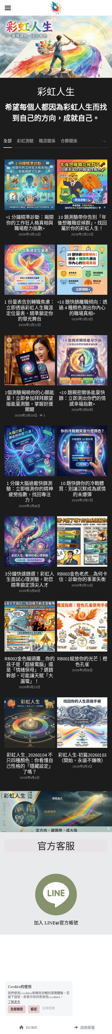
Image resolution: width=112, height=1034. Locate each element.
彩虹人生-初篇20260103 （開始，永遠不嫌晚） (82, 757)
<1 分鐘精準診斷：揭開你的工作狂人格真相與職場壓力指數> (30, 222)
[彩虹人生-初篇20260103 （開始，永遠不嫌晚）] (82, 722)
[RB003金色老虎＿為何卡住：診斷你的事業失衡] (82, 541)
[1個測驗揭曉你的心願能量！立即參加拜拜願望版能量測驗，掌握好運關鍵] (29, 360)
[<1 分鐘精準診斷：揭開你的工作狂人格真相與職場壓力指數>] (29, 184)
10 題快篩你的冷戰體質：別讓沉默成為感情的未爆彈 (82, 488)
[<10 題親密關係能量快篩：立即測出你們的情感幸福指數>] (82, 360)
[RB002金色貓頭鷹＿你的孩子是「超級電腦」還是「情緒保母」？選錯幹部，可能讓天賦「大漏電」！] (29, 626)
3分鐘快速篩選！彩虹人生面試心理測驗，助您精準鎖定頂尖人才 (29, 579)
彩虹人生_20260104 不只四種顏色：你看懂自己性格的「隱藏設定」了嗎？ (29, 763)
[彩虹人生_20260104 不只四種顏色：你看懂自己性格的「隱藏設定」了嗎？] (29, 722)
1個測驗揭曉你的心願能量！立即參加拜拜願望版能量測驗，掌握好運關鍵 (29, 401)
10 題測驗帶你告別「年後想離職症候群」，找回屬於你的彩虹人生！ (82, 222)
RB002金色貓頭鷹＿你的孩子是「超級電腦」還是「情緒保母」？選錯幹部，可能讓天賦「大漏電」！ (29, 670)
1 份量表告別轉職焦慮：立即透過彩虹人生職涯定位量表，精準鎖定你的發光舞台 (29, 310)
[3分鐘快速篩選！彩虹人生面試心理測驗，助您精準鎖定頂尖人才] (29, 541)
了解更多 (14, 1002)
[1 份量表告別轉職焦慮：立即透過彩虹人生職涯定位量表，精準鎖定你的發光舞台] (29, 270)
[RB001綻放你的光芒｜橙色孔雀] (82, 626)
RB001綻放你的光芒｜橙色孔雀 (82, 661)
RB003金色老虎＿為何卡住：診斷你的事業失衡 (82, 576)
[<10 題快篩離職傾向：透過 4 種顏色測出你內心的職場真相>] (82, 270)
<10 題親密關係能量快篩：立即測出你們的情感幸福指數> (82, 398)
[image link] (56, 894)
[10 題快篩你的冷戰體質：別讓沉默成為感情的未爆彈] (82, 451)
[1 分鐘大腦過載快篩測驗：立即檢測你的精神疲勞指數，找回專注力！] (29, 451)
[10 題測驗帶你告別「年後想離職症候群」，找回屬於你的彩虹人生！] (82, 184)
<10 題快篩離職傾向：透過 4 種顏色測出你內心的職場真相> (82, 307)
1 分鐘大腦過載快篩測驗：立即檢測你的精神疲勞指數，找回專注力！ (29, 491)
